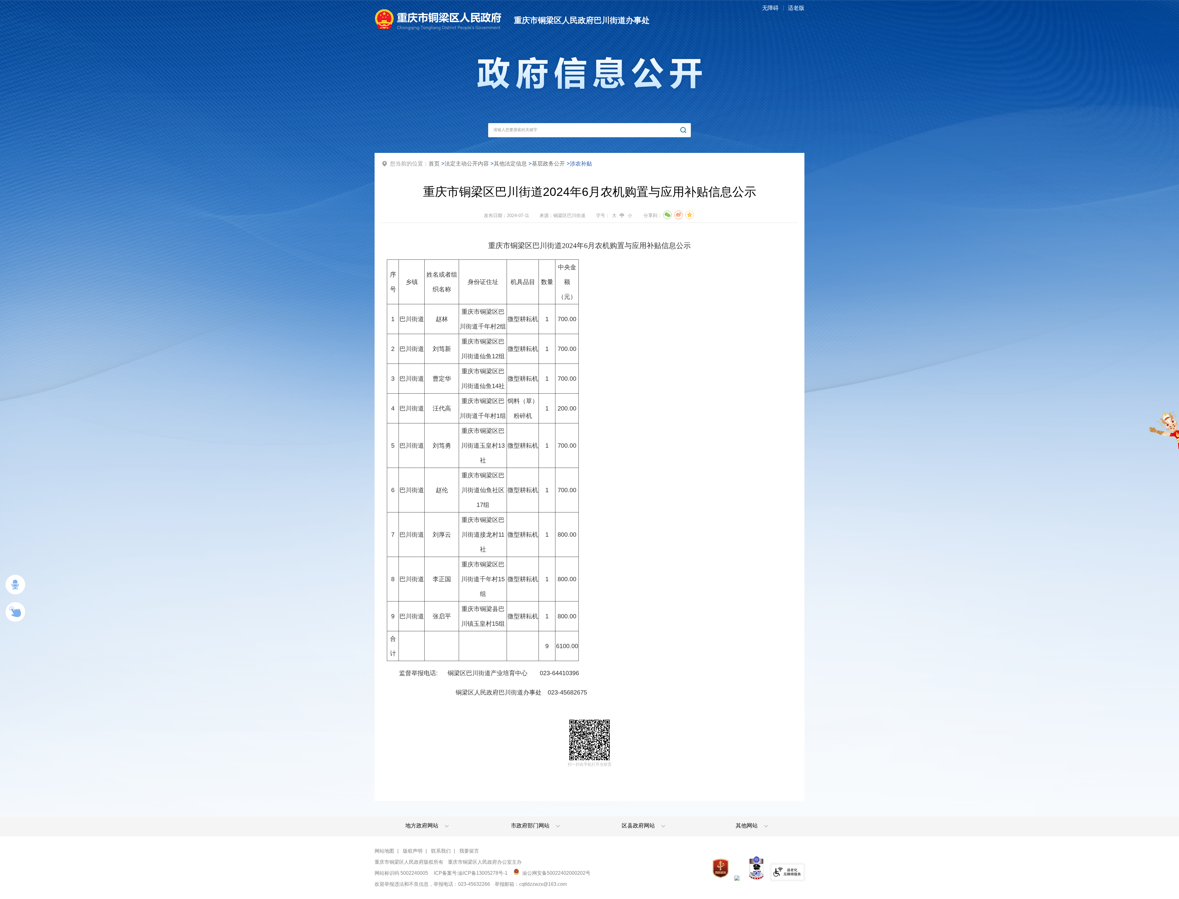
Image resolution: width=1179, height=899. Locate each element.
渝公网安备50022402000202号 (555, 873)
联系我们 (441, 851)
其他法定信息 (510, 164)
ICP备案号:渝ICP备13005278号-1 (471, 873)
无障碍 (770, 8)
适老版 (796, 8)
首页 (434, 164)
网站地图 (384, 851)
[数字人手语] (15, 612)
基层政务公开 (548, 164)
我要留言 (469, 851)
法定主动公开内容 (467, 164)
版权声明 (412, 851)
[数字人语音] (15, 584)
